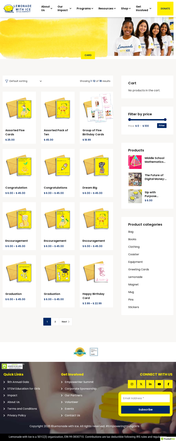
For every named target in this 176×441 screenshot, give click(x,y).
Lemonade (135, 277)
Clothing (134, 247)
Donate (165, 8)
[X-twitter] (141, 384)
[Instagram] (132, 384)
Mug (131, 292)
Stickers (133, 307)
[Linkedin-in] (150, 384)
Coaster (133, 254)
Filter (162, 125)
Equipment (135, 262)
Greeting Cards (138, 269)
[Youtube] (159, 384)
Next (64, 321)
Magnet (133, 284)
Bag (130, 232)
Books (132, 239)
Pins (131, 300)
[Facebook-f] (168, 384)
